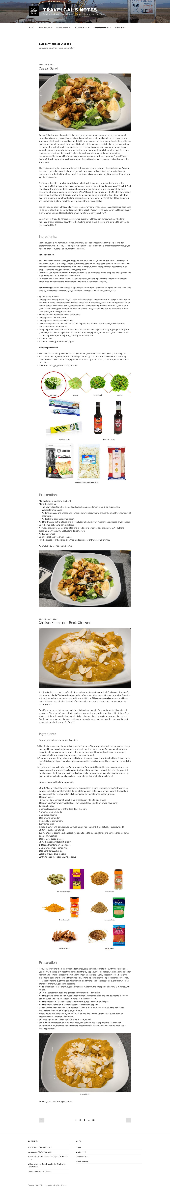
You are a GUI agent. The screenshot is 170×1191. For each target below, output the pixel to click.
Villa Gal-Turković (45, 1147)
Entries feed (80, 1152)
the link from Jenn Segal (89, 288)
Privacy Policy (33, 1185)
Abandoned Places (101, 27)
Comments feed (82, 1156)
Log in (78, 1147)
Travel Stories (44, 27)
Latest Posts (120, 27)
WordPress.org (82, 1161)
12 (94, 1120)
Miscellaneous (62, 27)
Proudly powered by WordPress (53, 1185)
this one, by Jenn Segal (78, 210)
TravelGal (32, 1147)
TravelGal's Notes (70, 10)
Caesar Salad (48, 68)
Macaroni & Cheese (43, 1171)
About (31, 27)
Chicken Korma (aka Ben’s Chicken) (65, 623)
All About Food (81, 27)
